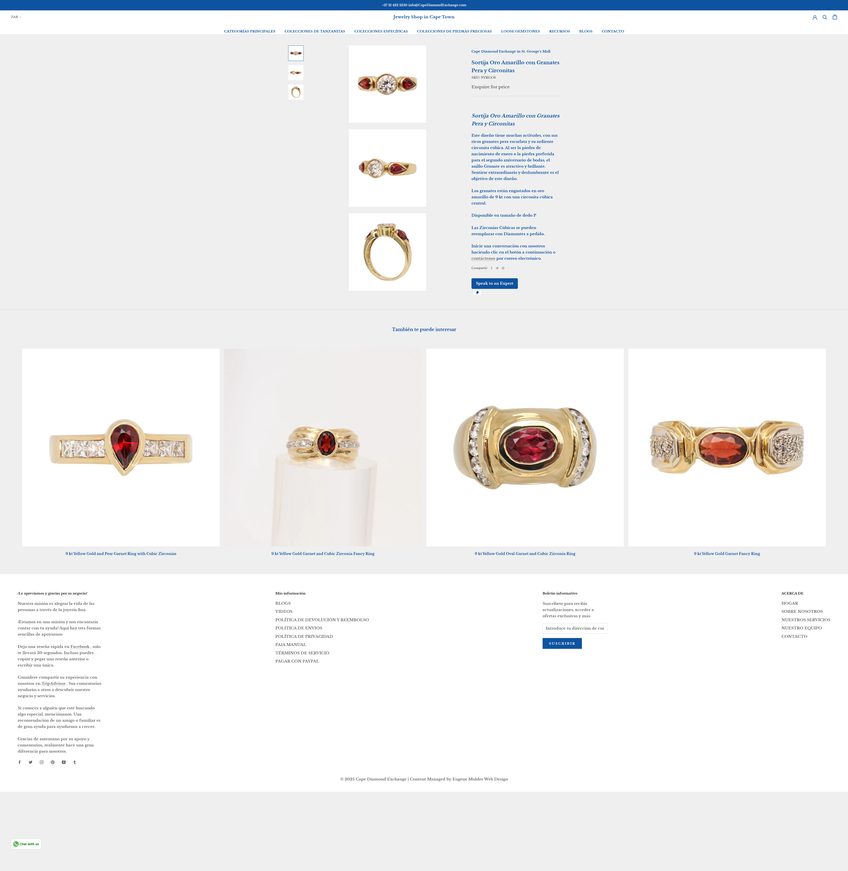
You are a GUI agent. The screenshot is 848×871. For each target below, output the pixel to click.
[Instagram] (42, 762)
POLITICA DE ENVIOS (298, 628)
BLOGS (585, 31)
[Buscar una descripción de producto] (825, 17)
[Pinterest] (503, 268)
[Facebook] (491, 268)
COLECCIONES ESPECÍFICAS (381, 31)
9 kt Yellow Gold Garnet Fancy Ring (727, 553)
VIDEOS (283, 611)
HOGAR (790, 603)
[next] (834, 448)
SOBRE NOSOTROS (802, 611)
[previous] (14, 448)
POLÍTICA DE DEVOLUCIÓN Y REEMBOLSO (322, 620)
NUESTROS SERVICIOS (806, 620)
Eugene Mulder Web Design (480, 779)
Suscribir (562, 643)
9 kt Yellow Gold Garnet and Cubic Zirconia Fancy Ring (323, 553)
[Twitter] (497, 268)
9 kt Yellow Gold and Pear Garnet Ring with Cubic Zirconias (121, 553)
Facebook (79, 646)
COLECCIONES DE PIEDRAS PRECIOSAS (454, 31)
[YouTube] (64, 762)
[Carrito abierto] (835, 16)
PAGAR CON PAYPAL (297, 661)
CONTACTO (613, 31)
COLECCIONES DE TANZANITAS (315, 31)
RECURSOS (559, 31)
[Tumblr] (75, 762)
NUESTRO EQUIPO (802, 628)
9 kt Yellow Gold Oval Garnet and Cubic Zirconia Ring (525, 553)
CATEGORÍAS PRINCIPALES (249, 31)
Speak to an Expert (494, 283)
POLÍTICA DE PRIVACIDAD (304, 636)
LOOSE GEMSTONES (520, 31)
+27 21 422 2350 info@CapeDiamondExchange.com (424, 5)
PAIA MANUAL (290, 644)
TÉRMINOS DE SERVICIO (302, 653)
